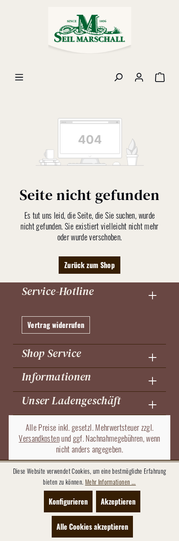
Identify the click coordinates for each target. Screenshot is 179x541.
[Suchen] (118, 76)
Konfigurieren (68, 501)
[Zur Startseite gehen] (89, 30)
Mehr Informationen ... (110, 481)
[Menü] (19, 76)
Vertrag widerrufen (55, 325)
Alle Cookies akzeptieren (92, 526)
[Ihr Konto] (139, 76)
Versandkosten (39, 438)
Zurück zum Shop (89, 265)
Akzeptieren (118, 501)
